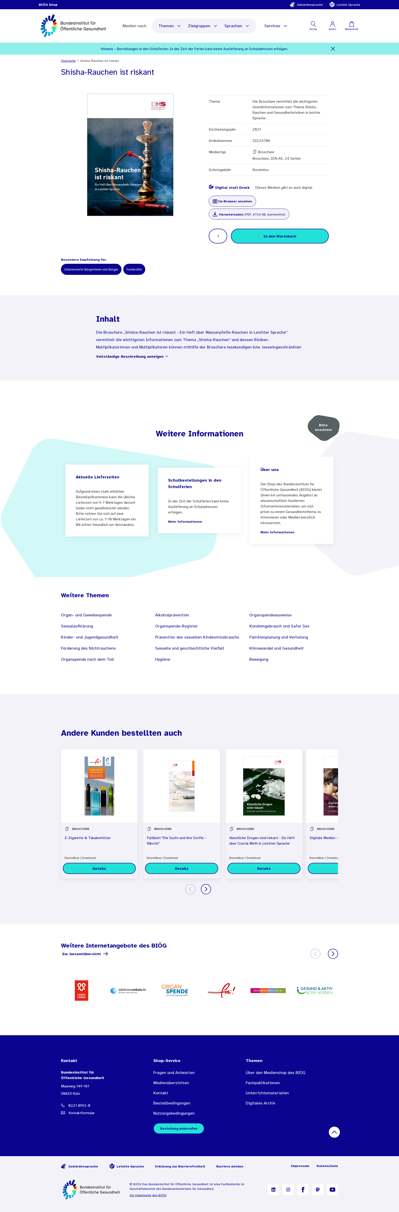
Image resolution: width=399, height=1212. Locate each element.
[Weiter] (206, 889)
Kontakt (160, 1093)
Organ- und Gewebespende (86, 615)
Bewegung (258, 659)
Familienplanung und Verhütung (278, 637)
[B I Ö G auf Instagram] (288, 1189)
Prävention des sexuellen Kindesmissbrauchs (197, 637)
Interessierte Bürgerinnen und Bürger (91, 269)
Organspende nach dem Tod (87, 659)
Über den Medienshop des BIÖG (275, 1073)
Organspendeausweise (270, 615)
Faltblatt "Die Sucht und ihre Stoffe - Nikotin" (176, 840)
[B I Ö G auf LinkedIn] (273, 1189)
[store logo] (74, 26)
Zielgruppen (199, 26)
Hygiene (162, 659)
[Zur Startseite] (91, 1189)
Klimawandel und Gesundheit (276, 648)
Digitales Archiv (260, 1103)
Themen (166, 26)
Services (272, 26)
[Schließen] (333, 49)
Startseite (68, 60)
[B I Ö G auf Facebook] (302, 1189)
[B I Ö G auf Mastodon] (317, 1189)
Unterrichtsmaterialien (267, 1093)
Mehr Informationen (185, 521)
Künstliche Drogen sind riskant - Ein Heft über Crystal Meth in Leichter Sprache (262, 840)
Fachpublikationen (263, 1083)
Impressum (300, 1165)
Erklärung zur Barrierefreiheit (180, 1166)
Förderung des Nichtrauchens (88, 648)
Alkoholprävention (172, 615)
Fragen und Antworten (174, 1073)
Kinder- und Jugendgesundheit (89, 637)
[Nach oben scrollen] (334, 1132)
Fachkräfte (134, 269)
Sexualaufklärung (77, 626)
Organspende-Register (176, 626)
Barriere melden (229, 1166)
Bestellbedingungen (171, 1103)
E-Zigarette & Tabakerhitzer (88, 838)
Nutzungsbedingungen (174, 1113)
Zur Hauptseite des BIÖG (148, 1195)
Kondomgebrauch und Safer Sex (279, 626)
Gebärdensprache (310, 4)
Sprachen (233, 26)
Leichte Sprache (348, 4)
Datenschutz (327, 1165)
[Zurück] (190, 889)
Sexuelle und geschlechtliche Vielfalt (189, 648)
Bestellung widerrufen (178, 1128)
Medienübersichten (171, 1083)
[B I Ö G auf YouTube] (332, 1189)
